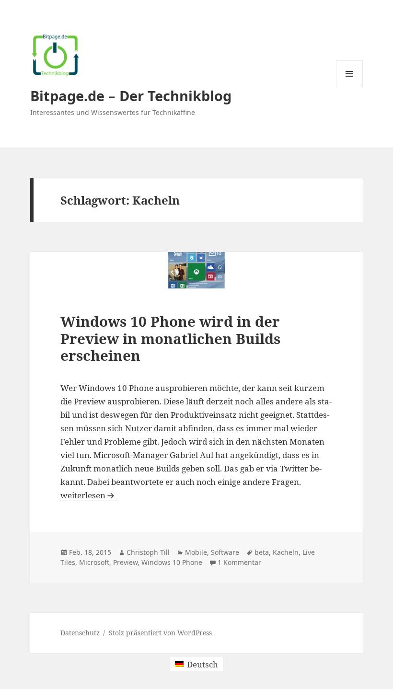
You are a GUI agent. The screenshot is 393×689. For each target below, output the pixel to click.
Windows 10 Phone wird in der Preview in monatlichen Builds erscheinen (170, 338)
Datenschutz (80, 632)
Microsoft (94, 562)
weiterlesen (88, 495)
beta (261, 552)
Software (225, 552)
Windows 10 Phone (171, 562)
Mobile (196, 552)
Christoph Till (148, 552)
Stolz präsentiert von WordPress (160, 632)
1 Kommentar (239, 562)
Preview (125, 562)
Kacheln (286, 552)
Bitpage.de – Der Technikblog (130, 95)
